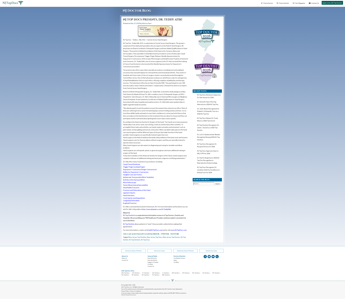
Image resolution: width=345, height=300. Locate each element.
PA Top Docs (135, 275)
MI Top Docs (186, 273)
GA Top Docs (156, 273)
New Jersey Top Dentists (137, 237)
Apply (175, 260)
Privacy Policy (125, 291)
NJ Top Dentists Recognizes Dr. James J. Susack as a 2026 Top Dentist (208, 127)
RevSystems (133, 294)
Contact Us (315, 3)
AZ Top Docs (136, 273)
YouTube (174, 234)
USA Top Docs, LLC (126, 287)
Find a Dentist (284, 3)
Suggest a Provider (153, 262)
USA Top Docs (125, 273)
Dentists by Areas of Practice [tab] (185, 251)
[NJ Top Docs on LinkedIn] (209, 256)
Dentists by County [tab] (211, 251)
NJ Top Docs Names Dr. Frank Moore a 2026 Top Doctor (207, 119)
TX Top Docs (155, 275)
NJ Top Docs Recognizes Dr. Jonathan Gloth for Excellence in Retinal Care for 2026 (208, 169)
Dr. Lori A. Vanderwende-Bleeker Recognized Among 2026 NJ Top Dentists (208, 137)
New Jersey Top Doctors (171, 237)
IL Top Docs (165, 273)
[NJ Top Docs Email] (213, 256)
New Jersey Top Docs (154, 237)
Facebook (154, 234)
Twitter (165, 234)
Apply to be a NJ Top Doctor (332, 3)
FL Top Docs (145, 273)
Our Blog (150, 264)
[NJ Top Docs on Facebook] (205, 256)
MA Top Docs (176, 273)
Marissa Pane (146, 23)
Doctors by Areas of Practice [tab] (133, 251)
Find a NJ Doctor (152, 258)
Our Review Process (179, 258)
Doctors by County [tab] (159, 251)
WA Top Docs (166, 275)
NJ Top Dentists (134, 240)
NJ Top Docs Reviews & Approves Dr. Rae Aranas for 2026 (209, 96)
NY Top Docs (216, 273)
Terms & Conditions (135, 291)
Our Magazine (300, 3)
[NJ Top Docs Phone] (217, 256)
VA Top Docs (145, 275)
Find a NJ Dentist (152, 260)
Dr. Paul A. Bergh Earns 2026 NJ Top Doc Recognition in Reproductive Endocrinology (208, 160)
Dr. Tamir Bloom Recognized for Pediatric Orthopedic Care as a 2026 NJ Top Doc (208, 111)
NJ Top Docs (145, 240)
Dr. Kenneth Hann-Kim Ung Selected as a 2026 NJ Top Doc (207, 103)
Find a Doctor (268, 3)
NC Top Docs (196, 273)
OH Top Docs (125, 275)
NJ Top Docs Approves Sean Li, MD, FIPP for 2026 (208, 152)
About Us (124, 258)
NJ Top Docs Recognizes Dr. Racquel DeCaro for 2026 (207, 145)
